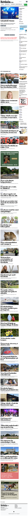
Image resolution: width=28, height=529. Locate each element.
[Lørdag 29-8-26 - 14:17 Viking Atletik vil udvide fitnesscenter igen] (10, 397)
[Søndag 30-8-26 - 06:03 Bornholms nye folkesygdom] (10, 219)
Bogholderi (16, 506)
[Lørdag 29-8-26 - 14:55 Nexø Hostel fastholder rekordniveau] (10, 367)
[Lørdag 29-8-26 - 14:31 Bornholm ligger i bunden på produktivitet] (10, 382)
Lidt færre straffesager (22, 48)
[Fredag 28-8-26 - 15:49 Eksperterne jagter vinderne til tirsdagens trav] (9, 486)
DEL (1, 25)
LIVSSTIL (2, 472)
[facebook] (14, 511)
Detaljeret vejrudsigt (23, 124)
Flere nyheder (21, 23)
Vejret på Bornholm (23, 123)
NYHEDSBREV (13, 4)
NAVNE (20, 20)
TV (23, 4)
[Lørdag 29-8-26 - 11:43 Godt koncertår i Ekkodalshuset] (10, 412)
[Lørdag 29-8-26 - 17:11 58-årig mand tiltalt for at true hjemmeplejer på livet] (10, 350)
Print (5, 25)
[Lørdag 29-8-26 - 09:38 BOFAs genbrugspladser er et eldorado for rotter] (10, 450)
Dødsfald (20, 14)
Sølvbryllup (21, 21)
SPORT (1, 114)
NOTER (20, 40)
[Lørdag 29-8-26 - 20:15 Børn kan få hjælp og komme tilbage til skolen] (10, 317)
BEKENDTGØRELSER (19, 4)
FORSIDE (2, 4)
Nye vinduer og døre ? (22, 88)
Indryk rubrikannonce (22, 97)
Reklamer (16, 504)
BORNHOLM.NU (7, 4)
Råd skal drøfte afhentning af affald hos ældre (23, 38)
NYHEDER (2, 144)
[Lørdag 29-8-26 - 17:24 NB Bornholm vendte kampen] (10, 332)
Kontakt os (16, 505)
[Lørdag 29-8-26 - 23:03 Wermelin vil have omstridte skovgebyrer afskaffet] (10, 284)
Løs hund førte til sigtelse (23, 64)
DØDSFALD (20, 13)
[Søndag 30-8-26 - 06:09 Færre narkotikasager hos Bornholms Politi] (10, 78)
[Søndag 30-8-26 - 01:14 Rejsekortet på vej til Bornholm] (10, 269)
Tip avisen (25, 4)
